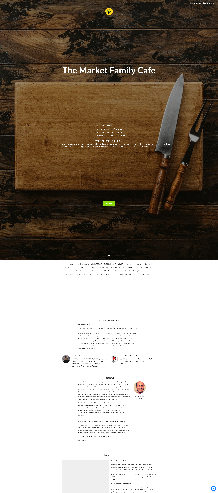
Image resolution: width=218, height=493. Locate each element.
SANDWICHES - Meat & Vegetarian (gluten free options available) (126, 271)
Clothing (148, 264)
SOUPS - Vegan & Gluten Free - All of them (84, 271)
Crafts (138, 264)
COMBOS (93, 267)
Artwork (129, 264)
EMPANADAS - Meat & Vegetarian (112, 267)
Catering (70, 264)
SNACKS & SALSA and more (123, 274)
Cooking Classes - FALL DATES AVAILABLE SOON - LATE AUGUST (100, 264)
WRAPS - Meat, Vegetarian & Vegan (140, 267)
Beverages (69, 267)
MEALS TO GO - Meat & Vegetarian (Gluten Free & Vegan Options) (86, 274)
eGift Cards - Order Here (145, 274)
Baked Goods (81, 267)
